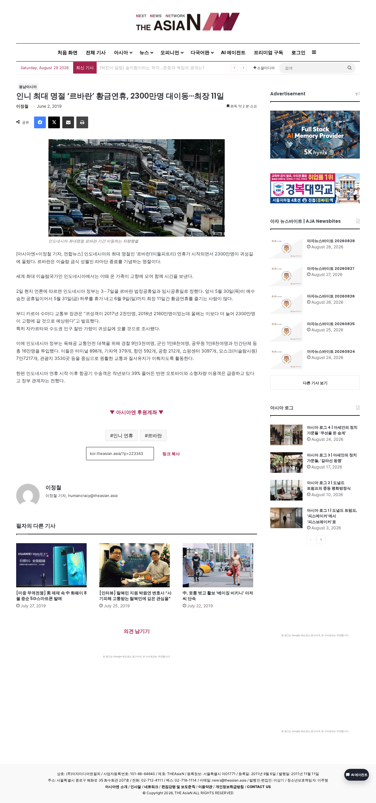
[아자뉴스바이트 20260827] (286, 276)
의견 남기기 (137, 631)
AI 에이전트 (233, 52)
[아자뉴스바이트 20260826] (286, 303)
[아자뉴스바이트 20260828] (286, 248)
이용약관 (205, 786)
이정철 (22, 106)
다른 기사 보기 (315, 382)
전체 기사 (96, 52)
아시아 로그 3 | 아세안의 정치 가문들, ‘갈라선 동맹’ (332, 458)
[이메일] (68, 122)
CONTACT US (259, 786)
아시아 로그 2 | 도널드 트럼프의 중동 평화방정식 (329, 485)
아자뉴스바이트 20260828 (331, 241)
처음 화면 (68, 52)
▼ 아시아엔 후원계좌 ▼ (137, 412)
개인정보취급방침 (230, 786)
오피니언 (169, 52)
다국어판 (200, 52)
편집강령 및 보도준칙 (178, 786)
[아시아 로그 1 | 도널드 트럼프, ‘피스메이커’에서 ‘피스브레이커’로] (286, 518)
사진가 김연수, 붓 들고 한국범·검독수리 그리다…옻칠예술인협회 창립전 (166, 67)
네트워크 (151, 786)
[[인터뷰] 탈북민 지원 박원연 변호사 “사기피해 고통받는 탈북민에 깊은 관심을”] (136, 565)
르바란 (155, 435)
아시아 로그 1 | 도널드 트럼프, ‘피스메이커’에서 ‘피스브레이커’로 (332, 516)
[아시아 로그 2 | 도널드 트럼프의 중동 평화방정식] (286, 490)
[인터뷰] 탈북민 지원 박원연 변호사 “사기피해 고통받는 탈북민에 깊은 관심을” (135, 595)
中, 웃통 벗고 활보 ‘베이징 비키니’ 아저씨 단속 (218, 595)
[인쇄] (82, 122)
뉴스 (144, 52)
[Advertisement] (136, 702)
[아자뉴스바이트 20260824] (286, 359)
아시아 (121, 52)
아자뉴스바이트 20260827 (331, 268)
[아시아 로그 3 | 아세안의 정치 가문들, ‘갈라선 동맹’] (286, 462)
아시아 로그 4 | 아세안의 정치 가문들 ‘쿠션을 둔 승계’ (332, 430)
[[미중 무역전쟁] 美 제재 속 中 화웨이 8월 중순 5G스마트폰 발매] (53, 565)
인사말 (135, 786)
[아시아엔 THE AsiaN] (188, 21)
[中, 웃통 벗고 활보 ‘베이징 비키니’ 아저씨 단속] (220, 565)
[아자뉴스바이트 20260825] (286, 331)
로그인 (298, 52)
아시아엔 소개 (116, 786)
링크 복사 (171, 453)
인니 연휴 (123, 435)
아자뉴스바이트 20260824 (331, 351)
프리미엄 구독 (268, 52)
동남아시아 (28, 86)
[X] (54, 122)
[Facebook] (40, 122)
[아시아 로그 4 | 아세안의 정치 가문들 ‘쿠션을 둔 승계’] (286, 435)
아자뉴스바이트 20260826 (331, 296)
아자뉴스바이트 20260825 (331, 324)
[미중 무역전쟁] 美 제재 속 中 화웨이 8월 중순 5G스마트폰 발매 (51, 595)
